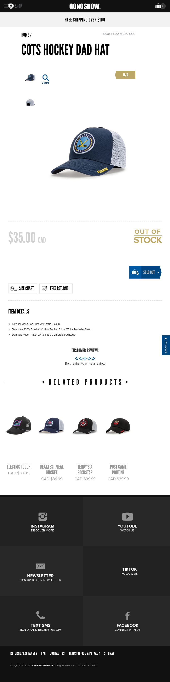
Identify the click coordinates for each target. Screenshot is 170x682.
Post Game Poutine (118, 469)
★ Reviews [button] (166, 345)
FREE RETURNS (59, 288)
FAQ (43, 653)
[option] (88, 139)
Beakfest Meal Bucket (52, 469)
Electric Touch (18, 466)
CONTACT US (57, 653)
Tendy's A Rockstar (85, 469)
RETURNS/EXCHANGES (23, 653)
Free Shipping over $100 (85, 19)
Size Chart (26, 288)
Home (25, 34)
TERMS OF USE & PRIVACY (84, 653)
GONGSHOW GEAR (42, 665)
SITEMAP (109, 653)
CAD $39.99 (18, 473)
